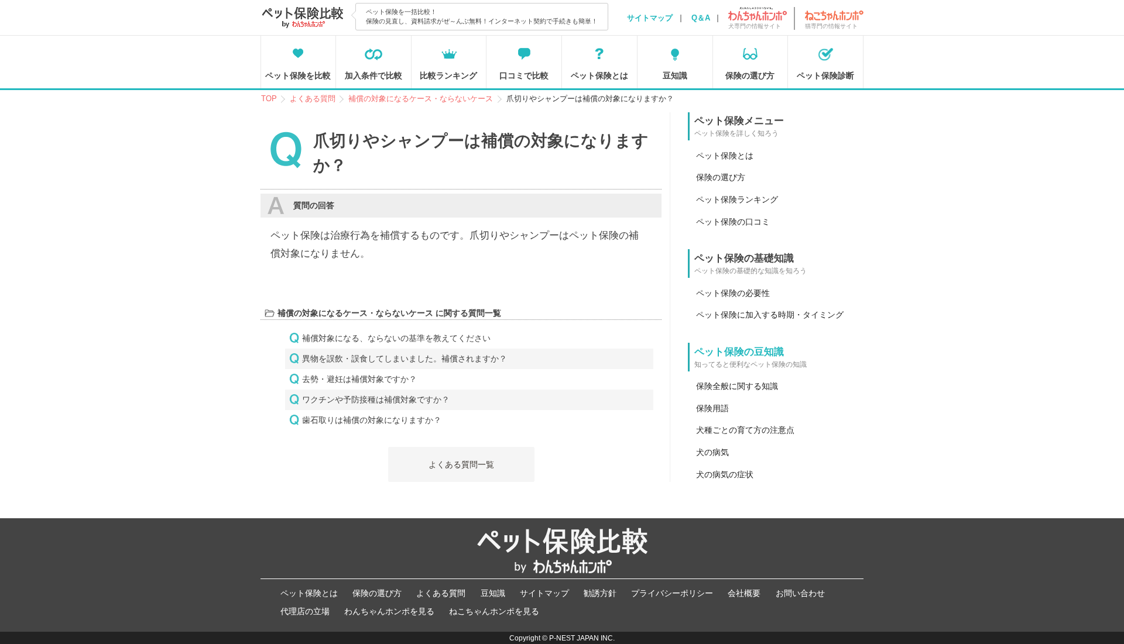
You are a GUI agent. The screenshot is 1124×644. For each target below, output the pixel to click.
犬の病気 (712, 452)
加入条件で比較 (373, 75)
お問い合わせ (800, 593)
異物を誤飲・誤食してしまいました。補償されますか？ (404, 358)
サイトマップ (650, 18)
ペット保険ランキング (737, 199)
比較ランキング (448, 75)
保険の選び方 (750, 75)
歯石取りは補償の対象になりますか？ (371, 420)
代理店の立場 (305, 611)
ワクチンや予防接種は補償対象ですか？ (376, 399)
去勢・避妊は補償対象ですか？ (359, 379)
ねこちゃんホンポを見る (494, 611)
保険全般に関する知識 (737, 386)
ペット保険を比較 (298, 75)
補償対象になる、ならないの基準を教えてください (396, 338)
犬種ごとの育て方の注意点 (745, 430)
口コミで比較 (524, 75)
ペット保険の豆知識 (739, 351)
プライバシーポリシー (672, 593)
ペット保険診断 (825, 75)
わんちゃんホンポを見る (389, 611)
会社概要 (744, 593)
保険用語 (712, 408)
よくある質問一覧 (461, 464)
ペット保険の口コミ (733, 221)
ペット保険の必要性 (733, 293)
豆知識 (675, 75)
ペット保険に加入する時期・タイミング (770, 314)
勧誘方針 (600, 593)
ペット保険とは (599, 75)
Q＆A (700, 18)
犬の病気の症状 (724, 474)
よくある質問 (440, 593)
